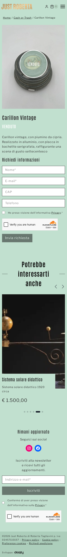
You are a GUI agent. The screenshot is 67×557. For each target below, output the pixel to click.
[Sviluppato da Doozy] (18, 552)
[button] (24, 412)
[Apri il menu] (63, 6)
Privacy (56, 212)
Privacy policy (30, 539)
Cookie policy (50, 539)
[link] (33, 350)
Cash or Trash (23, 17)
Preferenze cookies (14, 543)
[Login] (46, 6)
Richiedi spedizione (41, 543)
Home (7, 17)
